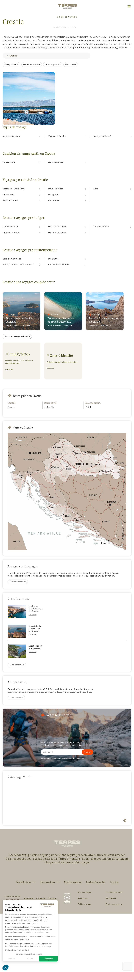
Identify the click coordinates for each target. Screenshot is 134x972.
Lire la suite (9, 369)
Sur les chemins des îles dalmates (19, 320)
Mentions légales (84, 890)
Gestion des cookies (112, 902)
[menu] (129, 6)
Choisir (30, 959)
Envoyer (87, 752)
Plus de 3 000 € (101, 226)
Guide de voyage (60, 27)
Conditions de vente (112, 890)
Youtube (51, 896)
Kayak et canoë (10, 200)
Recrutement (109, 896)
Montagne (53, 258)
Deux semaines (55, 162)
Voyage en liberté (102, 136)
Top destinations (22, 880)
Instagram (39, 896)
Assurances (81, 896)
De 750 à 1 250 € (11, 232)
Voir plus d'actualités (17, 665)
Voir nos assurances (16, 698)
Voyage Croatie (11, 64)
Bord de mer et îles (12, 258)
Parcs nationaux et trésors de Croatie (103, 320)
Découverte (8, 194)
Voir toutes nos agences (18, 581)
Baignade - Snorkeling (13, 188)
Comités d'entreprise (94, 880)
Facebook (27, 896)
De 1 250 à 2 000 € (57, 226)
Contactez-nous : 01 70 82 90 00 (11, 896)
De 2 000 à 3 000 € (57, 232)
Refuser (12, 959)
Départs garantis (52, 64)
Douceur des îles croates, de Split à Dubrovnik (61, 320)
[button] (5, 967)
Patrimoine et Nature (58, 264)
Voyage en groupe (11, 136)
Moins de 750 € (10, 226)
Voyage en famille (57, 136)
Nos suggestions (46, 880)
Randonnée (53, 200)
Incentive (113, 880)
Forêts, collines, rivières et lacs (18, 264)
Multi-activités (55, 188)
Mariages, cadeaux (71, 880)
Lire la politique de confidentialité (17, 950)
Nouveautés (70, 64)
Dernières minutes (31, 64)
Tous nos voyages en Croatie (17, 336)
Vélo (96, 188)
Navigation (53, 194)
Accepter (48, 959)
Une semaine (9, 162)
